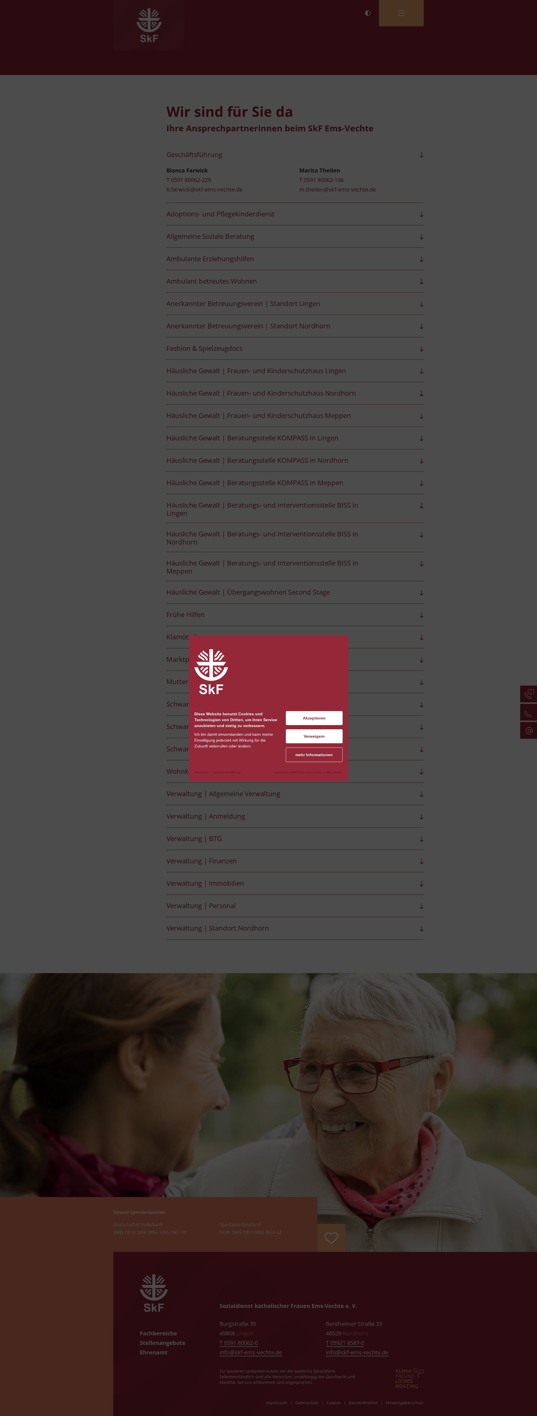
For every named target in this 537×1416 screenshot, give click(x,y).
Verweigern (314, 736)
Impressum (201, 772)
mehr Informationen (314, 755)
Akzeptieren (314, 718)
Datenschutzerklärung (226, 772)
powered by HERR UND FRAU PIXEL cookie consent (308, 772)
